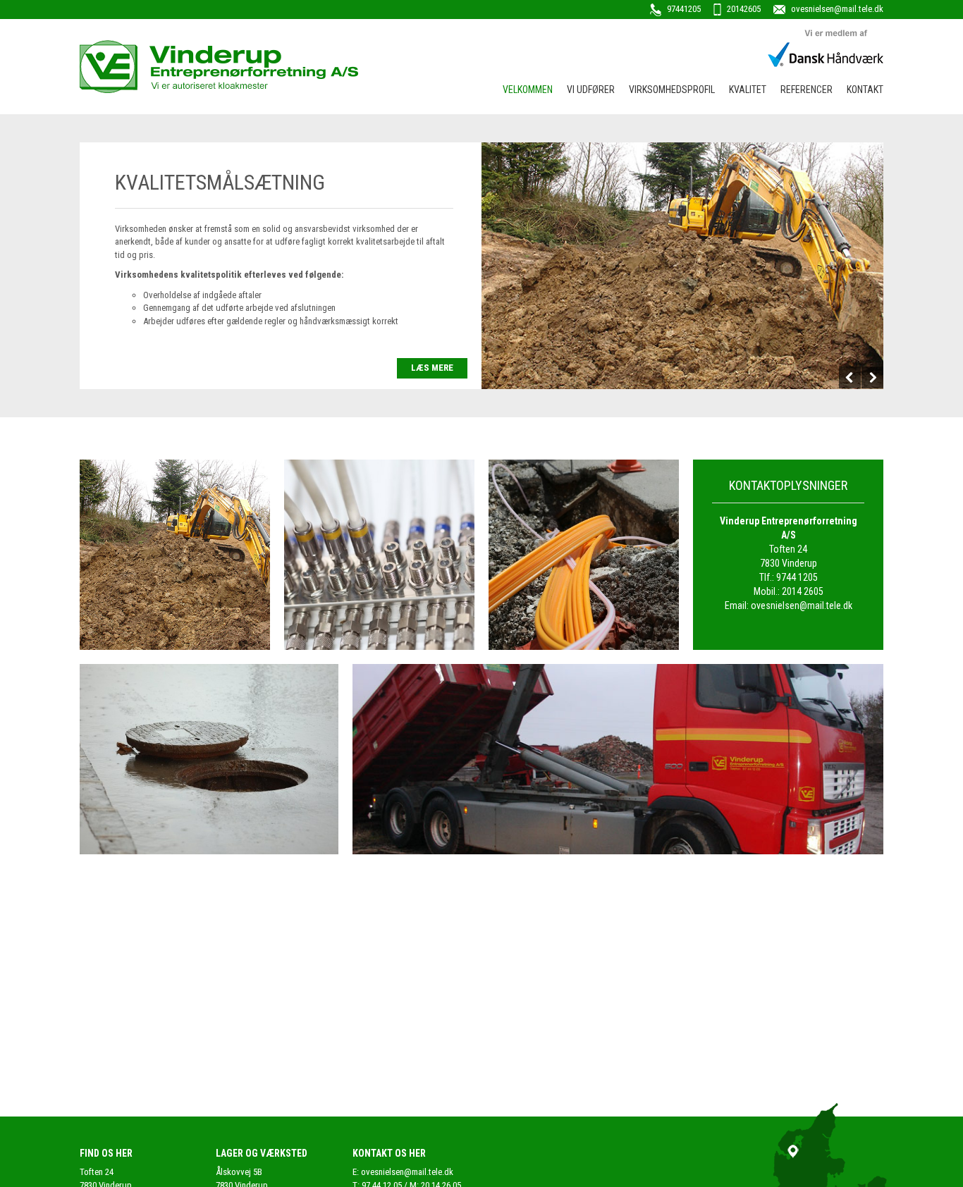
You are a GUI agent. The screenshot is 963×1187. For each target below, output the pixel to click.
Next (872, 378)
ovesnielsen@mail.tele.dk (836, 9)
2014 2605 (802, 591)
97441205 (683, 9)
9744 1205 (797, 577)
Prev (850, 378)
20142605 (743, 9)
